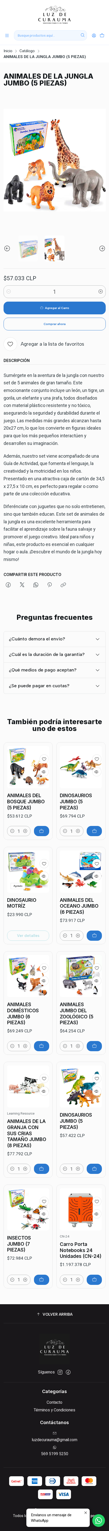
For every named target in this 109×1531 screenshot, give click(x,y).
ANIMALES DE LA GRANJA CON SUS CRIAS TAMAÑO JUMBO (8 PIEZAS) (26, 1133)
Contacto (54, 1402)
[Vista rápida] (44, 771)
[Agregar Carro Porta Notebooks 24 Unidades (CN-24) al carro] (94, 1280)
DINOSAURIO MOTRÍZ (21, 903)
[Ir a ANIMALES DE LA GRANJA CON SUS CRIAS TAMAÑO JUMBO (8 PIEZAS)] (28, 1086)
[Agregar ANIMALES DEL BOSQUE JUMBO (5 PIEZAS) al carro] (41, 831)
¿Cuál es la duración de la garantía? (47, 654)
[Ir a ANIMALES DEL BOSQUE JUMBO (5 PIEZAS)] (28, 767)
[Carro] (101, 35)
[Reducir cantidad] (8, 292)
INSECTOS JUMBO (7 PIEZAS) (19, 1244)
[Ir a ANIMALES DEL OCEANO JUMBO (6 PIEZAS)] (81, 871)
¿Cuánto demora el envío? (37, 639)
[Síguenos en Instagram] (60, 1372)
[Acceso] (93, 35)
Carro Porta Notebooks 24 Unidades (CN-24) (80, 1250)
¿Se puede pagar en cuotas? (39, 686)
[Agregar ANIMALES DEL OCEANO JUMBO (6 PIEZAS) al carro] (94, 936)
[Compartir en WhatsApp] (36, 585)
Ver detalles (28, 935)
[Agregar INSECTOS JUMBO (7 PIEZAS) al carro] (41, 1280)
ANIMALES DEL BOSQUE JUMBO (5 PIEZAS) (26, 801)
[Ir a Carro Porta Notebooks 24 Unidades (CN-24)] (81, 1209)
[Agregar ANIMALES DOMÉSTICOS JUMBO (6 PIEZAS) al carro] (41, 1046)
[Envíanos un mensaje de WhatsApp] (98, 1520)
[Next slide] (102, 248)
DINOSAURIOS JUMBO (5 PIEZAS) (76, 801)
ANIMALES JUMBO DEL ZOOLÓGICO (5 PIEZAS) (76, 1014)
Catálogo (27, 51)
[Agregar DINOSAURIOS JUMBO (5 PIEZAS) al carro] (94, 831)
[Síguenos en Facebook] (68, 1372)
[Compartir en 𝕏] (22, 585)
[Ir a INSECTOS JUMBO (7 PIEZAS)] (28, 1209)
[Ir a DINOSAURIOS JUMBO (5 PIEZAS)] (81, 767)
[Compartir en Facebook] (8, 585)
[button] (55, 1314)
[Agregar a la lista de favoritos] (44, 759)
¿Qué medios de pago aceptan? (43, 670)
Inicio (8, 51)
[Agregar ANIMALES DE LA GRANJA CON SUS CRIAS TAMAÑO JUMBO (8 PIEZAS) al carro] (41, 1169)
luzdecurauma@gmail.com (54, 1439)
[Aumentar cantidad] (100, 292)
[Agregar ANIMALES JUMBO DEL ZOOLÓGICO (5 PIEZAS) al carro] (94, 1046)
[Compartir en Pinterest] (50, 585)
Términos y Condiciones (54, 1410)
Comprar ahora (55, 324)
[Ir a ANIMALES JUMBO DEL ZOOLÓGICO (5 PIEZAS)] (81, 976)
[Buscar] (82, 35)
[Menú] (7, 35)
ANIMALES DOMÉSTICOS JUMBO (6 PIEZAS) (23, 1014)
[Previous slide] (7, 248)
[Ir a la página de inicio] (54, 14)
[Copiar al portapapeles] (63, 585)
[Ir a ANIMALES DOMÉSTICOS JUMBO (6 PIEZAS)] (28, 976)
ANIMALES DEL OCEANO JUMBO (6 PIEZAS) (79, 906)
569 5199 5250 (54, 1453)
